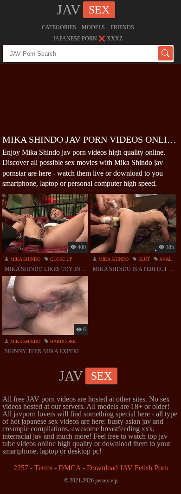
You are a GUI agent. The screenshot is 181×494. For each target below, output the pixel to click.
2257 (20, 468)
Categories (59, 27)
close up (60, 259)
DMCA (69, 468)
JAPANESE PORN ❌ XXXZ (88, 38)
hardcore (62, 341)
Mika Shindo (24, 259)
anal (165, 259)
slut (143, 259)
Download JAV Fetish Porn (127, 468)
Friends (122, 27)
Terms (43, 468)
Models (93, 27)
